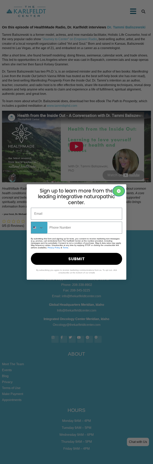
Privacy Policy (54, 248)
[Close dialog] (119, 191)
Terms (65, 248)
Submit (76, 259)
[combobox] (39, 227)
